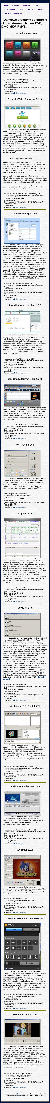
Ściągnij (26, 1094)
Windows (26, 5)
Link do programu (19, 93)
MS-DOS (15, 5)
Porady (22, 9)
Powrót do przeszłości (13, 13)
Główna (19, 1094)
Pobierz (31, 9)
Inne (40, 9)
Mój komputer (9, 9)
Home (6, 5)
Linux (36, 5)
